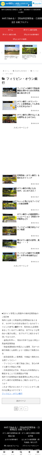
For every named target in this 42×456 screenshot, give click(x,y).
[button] (37, 359)
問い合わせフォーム (11, 446)
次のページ (21, 401)
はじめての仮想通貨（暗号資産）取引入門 (31, 441)
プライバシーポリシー (30, 446)
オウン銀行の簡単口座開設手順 (31, 434)
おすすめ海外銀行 (11, 439)
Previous (2, 53)
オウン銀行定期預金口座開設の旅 (11, 434)
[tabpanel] (12, 52)
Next (40, 53)
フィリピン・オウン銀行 (12, 394)
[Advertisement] (21, 150)
